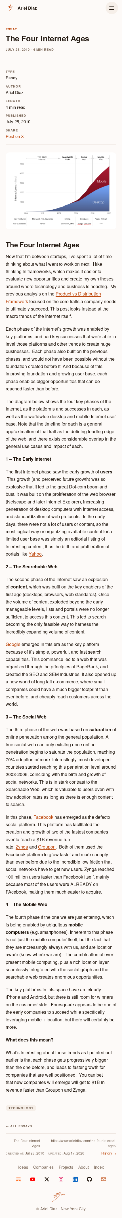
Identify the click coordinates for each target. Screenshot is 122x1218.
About (83, 1167)
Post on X (15, 136)
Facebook (43, 817)
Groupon (47, 846)
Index (99, 1167)
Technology (21, 1108)
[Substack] (18, 1179)
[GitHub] (89, 1179)
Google (13, 644)
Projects (66, 1167)
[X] (47, 1179)
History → (108, 1153)
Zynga (22, 846)
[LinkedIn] (75, 1179)
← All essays (19, 1126)
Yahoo (35, 553)
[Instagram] (61, 1179)
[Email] (103, 1179)
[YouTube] (32, 1179)
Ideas (23, 1167)
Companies (43, 1167)
